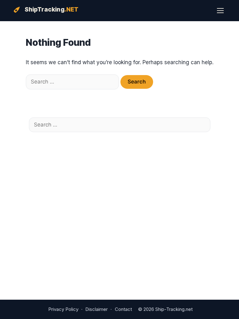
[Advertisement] (117, 177)
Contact (123, 309)
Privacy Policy (63, 309)
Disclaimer (96, 309)
